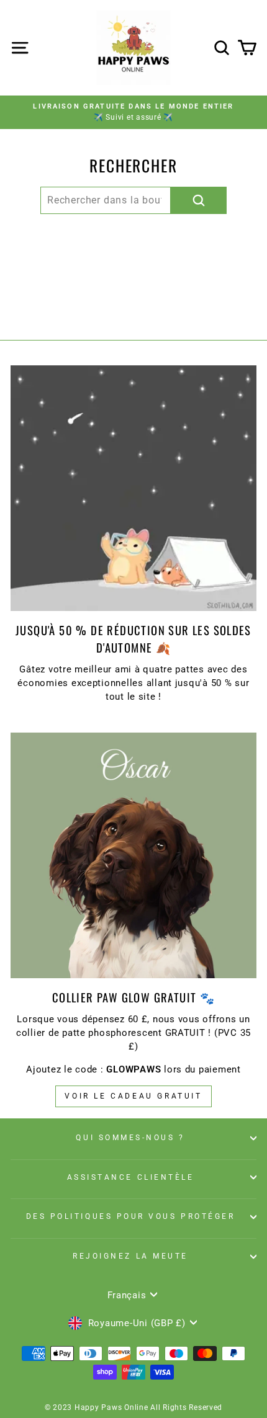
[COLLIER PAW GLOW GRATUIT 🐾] (133, 855)
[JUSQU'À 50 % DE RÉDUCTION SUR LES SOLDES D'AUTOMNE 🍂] (133, 488)
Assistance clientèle (130, 1177)
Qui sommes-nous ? (130, 1137)
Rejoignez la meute (130, 1256)
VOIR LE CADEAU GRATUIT (133, 1096)
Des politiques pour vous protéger (130, 1216)
